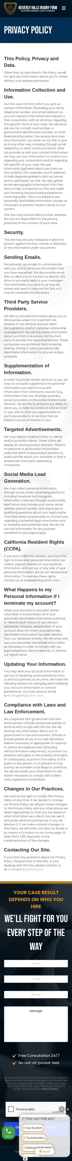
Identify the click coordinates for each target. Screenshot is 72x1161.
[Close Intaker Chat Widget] (68, 1109)
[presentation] (36, 1109)
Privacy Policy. (50, 1089)
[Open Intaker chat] (25, 1159)
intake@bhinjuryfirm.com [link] (25, 696)
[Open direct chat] (61, 1109)
